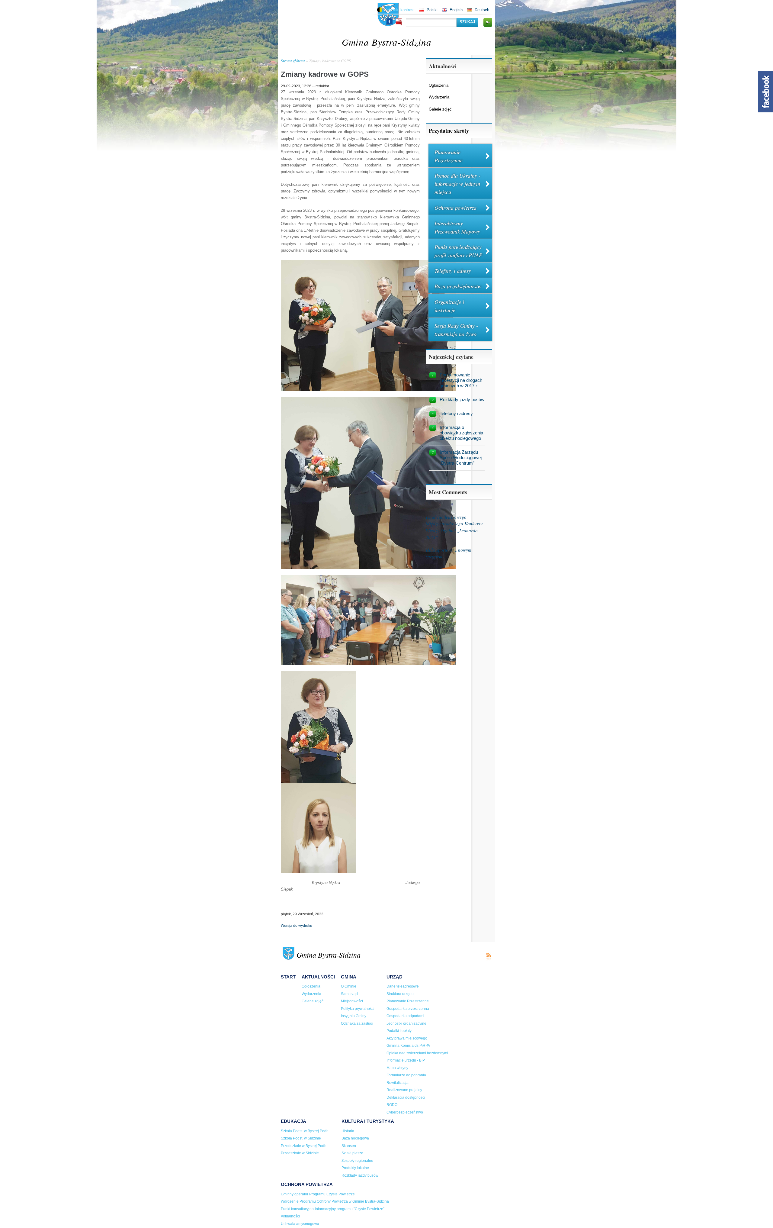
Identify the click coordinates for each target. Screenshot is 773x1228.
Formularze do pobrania (406, 1075)
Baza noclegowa (355, 1138)
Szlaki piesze (352, 1153)
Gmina (348, 976)
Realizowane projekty (404, 1090)
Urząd (394, 976)
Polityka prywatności (357, 1009)
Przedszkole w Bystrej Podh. (304, 1146)
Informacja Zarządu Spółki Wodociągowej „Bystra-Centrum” (461, 458)
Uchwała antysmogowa (300, 1224)
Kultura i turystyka (368, 1121)
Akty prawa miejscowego (406, 1038)
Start (288, 976)
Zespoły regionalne (357, 1161)
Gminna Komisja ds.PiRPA (408, 1045)
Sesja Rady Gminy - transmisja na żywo (456, 329)
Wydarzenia (439, 97)
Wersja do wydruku (296, 925)
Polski (432, 10)
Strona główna (293, 60)
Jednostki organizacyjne (406, 1023)
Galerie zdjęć (440, 109)
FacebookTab (765, 91)
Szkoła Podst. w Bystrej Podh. (305, 1131)
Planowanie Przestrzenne (449, 156)
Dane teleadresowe (402, 986)
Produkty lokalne (355, 1168)
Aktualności (318, 976)
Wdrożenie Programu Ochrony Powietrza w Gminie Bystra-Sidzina (335, 1201)
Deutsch (482, 10)
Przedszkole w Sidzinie (300, 1153)
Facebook (389, 21)
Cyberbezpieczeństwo (404, 1112)
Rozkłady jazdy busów (462, 399)
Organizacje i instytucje (449, 306)
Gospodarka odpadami (405, 1016)
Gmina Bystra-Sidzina (386, 42)
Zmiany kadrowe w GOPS (330, 60)
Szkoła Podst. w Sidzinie (301, 1138)
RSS (488, 956)
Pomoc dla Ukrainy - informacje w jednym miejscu (457, 183)
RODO (391, 1105)
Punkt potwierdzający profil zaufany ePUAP (458, 251)
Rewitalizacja (397, 1083)
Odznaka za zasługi (357, 1023)
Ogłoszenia (438, 85)
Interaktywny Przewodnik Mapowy (457, 227)
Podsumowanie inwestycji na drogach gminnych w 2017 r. (461, 380)
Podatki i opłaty (399, 1031)
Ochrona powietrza (455, 207)
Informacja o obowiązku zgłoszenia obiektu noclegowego (461, 433)
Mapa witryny (397, 1068)
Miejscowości (352, 1001)
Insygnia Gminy (353, 1016)
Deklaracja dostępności (405, 1097)
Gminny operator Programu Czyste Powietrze (318, 1194)
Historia (348, 1131)
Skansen (349, 1146)
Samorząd (349, 994)
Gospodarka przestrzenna (407, 1009)
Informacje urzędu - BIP (405, 1060)
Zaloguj (487, 22)
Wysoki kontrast (400, 10)
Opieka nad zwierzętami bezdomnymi (417, 1053)
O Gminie (348, 986)
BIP (399, 21)
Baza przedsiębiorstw (458, 286)
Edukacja (293, 1121)
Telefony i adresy (453, 270)
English (456, 10)
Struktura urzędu (400, 994)
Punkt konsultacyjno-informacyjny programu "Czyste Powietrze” (332, 1209)
